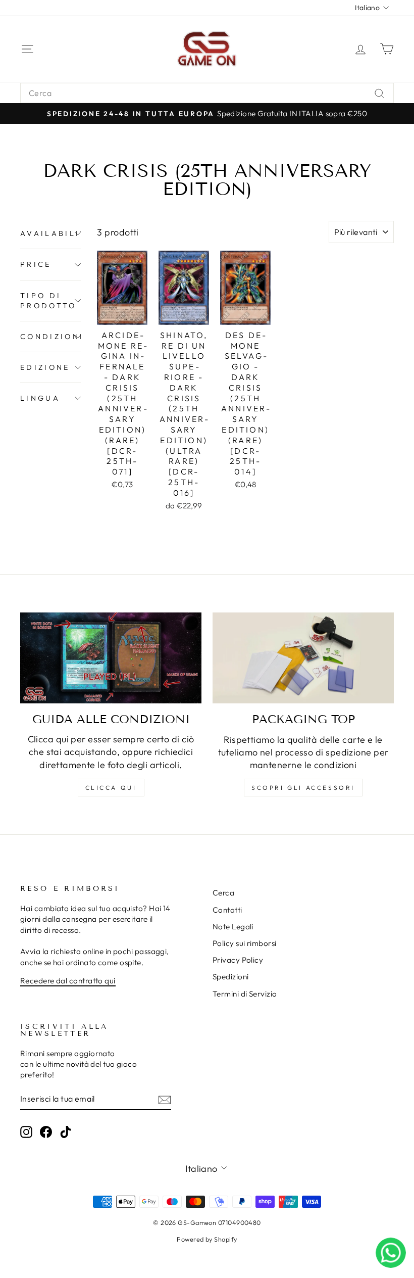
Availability (50, 233)
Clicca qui (111, 787)
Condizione (50, 336)
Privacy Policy (238, 960)
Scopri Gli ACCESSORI (303, 787)
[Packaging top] (303, 657)
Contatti (227, 910)
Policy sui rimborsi (245, 943)
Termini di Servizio (245, 994)
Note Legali (233, 926)
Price (35, 264)
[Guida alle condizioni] (110, 657)
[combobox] (207, 93)
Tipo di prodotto (48, 300)
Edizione (45, 367)
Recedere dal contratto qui (68, 980)
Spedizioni (231, 976)
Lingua (40, 398)
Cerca (223, 892)
